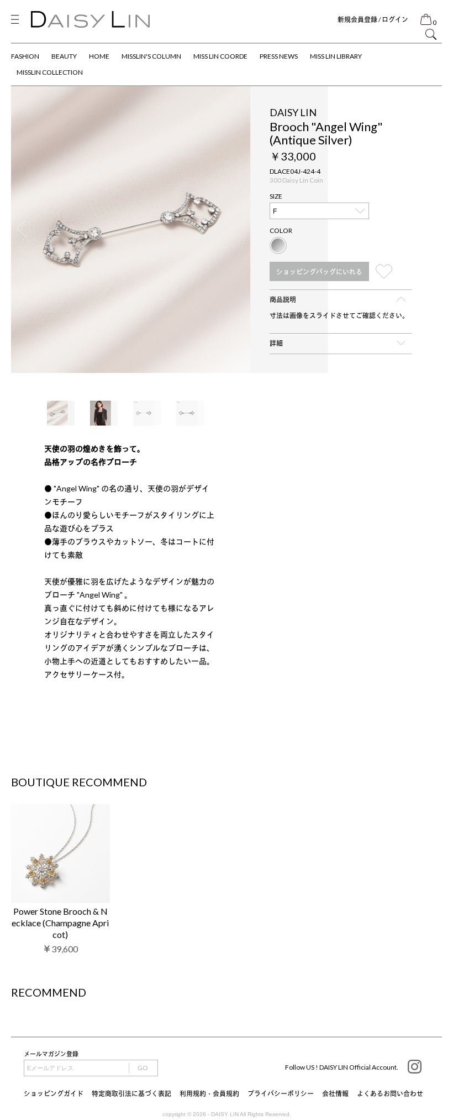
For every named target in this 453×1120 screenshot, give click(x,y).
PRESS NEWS (279, 56)
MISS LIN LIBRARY (336, 56)
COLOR (281, 230)
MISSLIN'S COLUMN (151, 56)
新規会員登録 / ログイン (373, 19)
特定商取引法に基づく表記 (131, 1094)
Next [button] (430, 229)
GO (143, 1068)
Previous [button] (22, 229)
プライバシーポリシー (280, 1094)
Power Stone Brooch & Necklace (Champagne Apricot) (60, 923)
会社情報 (335, 1094)
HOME (99, 56)
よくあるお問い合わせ (390, 1094)
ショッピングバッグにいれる (319, 272)
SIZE (276, 196)
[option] (226, 229)
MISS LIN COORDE (220, 56)
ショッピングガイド (53, 1094)
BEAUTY (64, 56)
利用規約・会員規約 (209, 1094)
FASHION (25, 56)
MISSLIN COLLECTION (50, 72)
